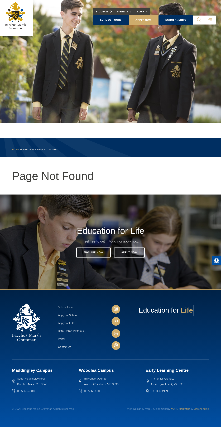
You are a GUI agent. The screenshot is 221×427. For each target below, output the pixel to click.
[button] (216, 260)
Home (15, 149)
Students (102, 11)
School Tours (111, 20)
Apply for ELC (66, 323)
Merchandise (201, 409)
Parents (122, 11)
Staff (140, 11)
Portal (61, 339)
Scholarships (175, 20)
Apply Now (144, 20)
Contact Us (64, 347)
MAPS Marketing (180, 409)
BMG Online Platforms (71, 331)
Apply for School (67, 315)
